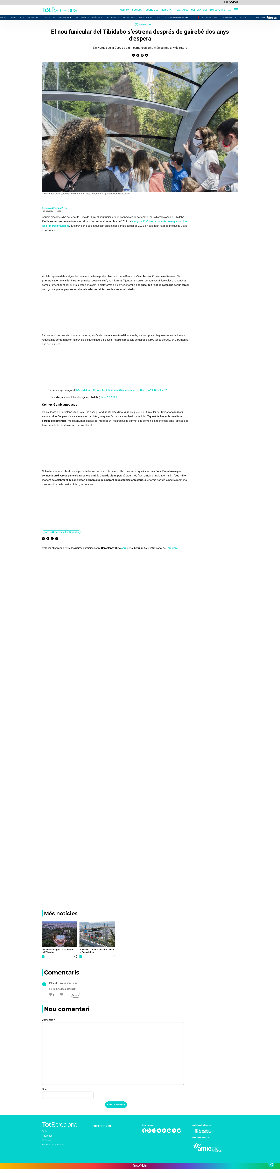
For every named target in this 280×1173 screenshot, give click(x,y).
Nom (44, 1089)
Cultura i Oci (145, 25)
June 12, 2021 (109, 397)
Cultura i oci (199, 9)
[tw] (149, 1132)
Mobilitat (167, 9)
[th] (174, 1132)
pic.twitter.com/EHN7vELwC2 (149, 390)
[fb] (144, 1132)
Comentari (48, 1019)
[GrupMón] (231, 2)
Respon (75, 995)
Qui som (46, 1131)
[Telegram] (159, 1132)
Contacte (47, 1140)
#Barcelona (125, 390)
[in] (164, 1132)
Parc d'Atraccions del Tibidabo (61, 532)
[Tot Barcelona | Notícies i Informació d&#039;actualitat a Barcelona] (38, 14)
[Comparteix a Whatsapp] (142, 56)
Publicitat (47, 1135)
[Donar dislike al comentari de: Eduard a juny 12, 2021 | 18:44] (61, 995)
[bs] (179, 1132)
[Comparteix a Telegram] (146, 56)
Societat (137, 9)
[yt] (169, 1132)
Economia (152, 9)
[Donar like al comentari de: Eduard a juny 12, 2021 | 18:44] (51, 995)
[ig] (154, 1132)
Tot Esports (217, 9)
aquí (123, 547)
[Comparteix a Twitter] (133, 56)
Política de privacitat (53, 1144)
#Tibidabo (112, 390)
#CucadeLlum (84, 390)
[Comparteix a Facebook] (137, 56)
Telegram (172, 547)
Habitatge (182, 9)
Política (124, 9)
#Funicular (99, 390)
